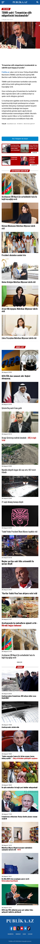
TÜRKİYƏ (20, 123)
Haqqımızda (10, 934)
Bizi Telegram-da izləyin (20, 139)
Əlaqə (24, 934)
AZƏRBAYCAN (12, 123)
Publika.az (5, 72)
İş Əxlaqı (30, 934)
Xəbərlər (18, 934)
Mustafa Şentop (29, 123)
